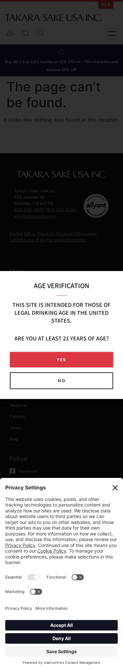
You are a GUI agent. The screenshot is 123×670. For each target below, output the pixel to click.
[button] (61, 359)
